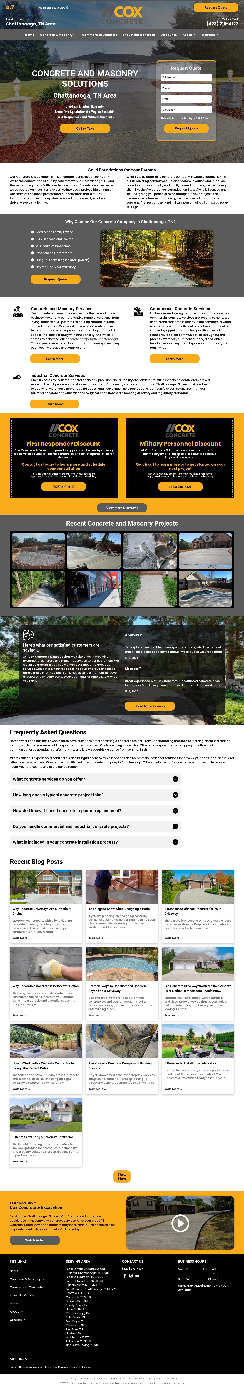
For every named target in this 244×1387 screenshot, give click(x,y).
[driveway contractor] (46, 1115)
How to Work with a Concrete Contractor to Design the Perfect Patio (43, 1065)
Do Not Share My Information (93, 1378)
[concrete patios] (122, 887)
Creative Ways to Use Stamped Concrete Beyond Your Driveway (117, 988)
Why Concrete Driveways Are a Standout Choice (42, 911)
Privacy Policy (69, 1378)
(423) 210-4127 (222, 24)
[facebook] (124, 1276)
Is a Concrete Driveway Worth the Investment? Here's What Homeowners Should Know (198, 988)
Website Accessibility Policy (168, 1378)
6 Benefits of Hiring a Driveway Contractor (43, 1137)
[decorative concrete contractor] (46, 964)
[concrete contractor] (46, 1041)
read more (214, 652)
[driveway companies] (46, 887)
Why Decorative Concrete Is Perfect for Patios (46, 986)
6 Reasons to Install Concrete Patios (191, 1063)
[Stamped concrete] (122, 964)
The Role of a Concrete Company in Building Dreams (120, 1065)
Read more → (22, 938)
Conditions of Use (117, 1378)
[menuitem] (29, 35)
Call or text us (209, 202)
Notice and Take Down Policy (140, 1378)
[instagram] (131, 1276)
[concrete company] (122, 1041)
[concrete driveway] (198, 887)
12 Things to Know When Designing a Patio (119, 909)
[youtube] (137, 1276)
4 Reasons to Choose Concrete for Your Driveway (193, 911)
